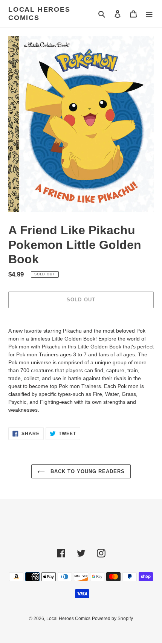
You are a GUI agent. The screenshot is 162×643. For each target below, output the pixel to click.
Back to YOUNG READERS (87, 471)
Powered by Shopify (112, 618)
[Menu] (149, 14)
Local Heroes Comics (39, 13)
